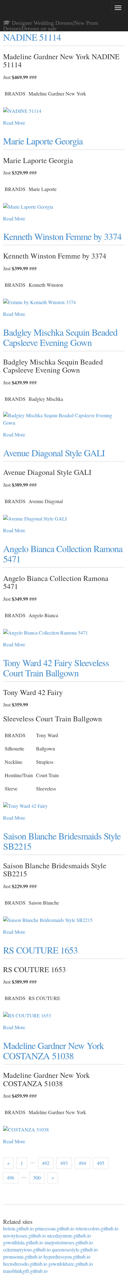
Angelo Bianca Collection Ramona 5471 (62, 553)
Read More (14, 122)
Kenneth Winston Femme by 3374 (62, 236)
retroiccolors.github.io (96, 1228)
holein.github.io (18, 1228)
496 (10, 1177)
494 (82, 1163)
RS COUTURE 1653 (40, 950)
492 (45, 1163)
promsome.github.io (22, 1256)
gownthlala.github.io (23, 1242)
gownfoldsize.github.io (70, 1263)
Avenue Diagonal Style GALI (54, 452)
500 (37, 1177)
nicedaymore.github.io (69, 1235)
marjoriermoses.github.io (68, 1242)
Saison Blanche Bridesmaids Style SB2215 (62, 841)
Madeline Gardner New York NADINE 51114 (53, 31)
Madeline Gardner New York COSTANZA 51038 (53, 1050)
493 (64, 1163)
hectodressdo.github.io (25, 1263)
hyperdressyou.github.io (66, 1256)
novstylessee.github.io (24, 1235)
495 (100, 1163)
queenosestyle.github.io (75, 1249)
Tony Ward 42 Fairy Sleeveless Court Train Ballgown (56, 667)
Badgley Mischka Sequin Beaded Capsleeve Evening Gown (60, 337)
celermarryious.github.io (27, 1249)
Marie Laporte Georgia (43, 141)
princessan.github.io (54, 1228)
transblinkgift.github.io (25, 1271)
